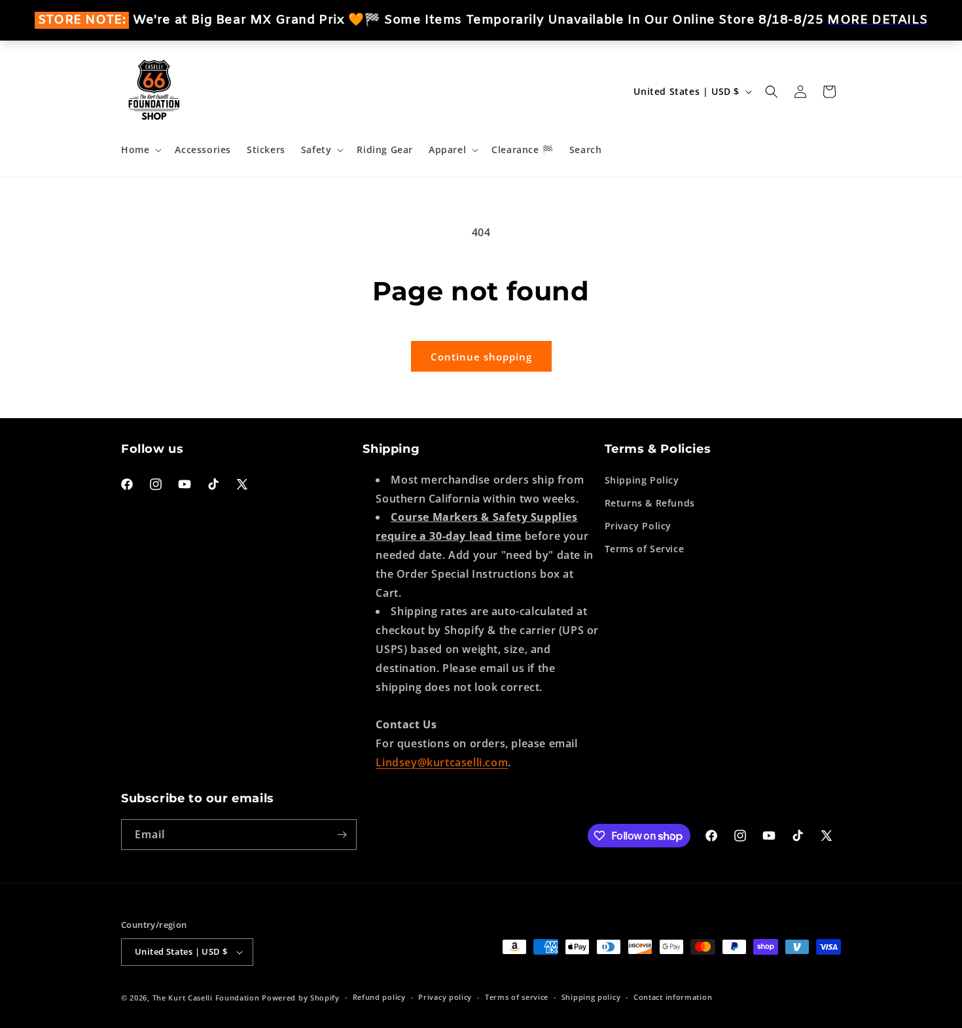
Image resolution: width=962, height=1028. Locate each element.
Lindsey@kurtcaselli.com (442, 761)
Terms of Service (645, 548)
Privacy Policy (638, 525)
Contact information (672, 997)
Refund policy (379, 997)
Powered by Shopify (301, 997)
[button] (140, 150)
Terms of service (516, 997)
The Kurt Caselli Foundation (206, 997)
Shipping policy (591, 997)
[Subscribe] (341, 834)
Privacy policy (445, 997)
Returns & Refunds (650, 502)
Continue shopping (481, 356)
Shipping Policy (642, 479)
